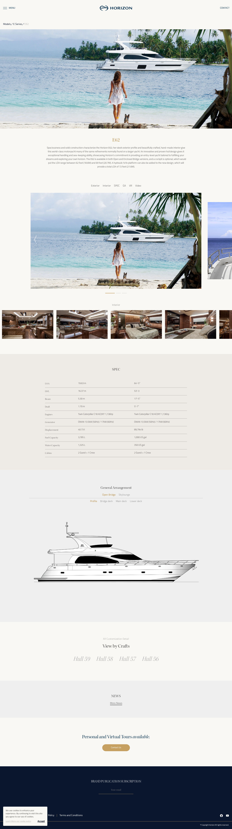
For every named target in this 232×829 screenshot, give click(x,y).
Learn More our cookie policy (18, 821)
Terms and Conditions (71, 815)
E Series (17, 24)
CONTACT (224, 8)
